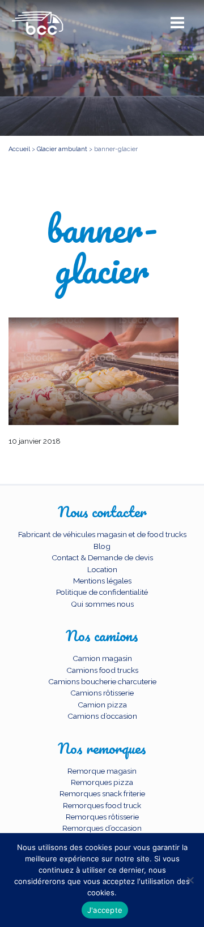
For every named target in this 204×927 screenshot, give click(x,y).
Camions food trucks (102, 670)
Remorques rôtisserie (102, 816)
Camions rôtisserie (102, 692)
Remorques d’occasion (102, 827)
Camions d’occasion (102, 715)
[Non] (190, 880)
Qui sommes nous (102, 603)
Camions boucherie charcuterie (102, 681)
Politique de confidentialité (102, 591)
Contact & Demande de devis (102, 557)
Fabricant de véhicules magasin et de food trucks (102, 534)
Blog (102, 546)
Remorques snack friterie (102, 793)
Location (102, 569)
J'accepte (104, 910)
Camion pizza (102, 704)
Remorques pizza (102, 782)
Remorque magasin (102, 770)
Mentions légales (102, 580)
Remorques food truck (102, 805)
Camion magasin (102, 658)
